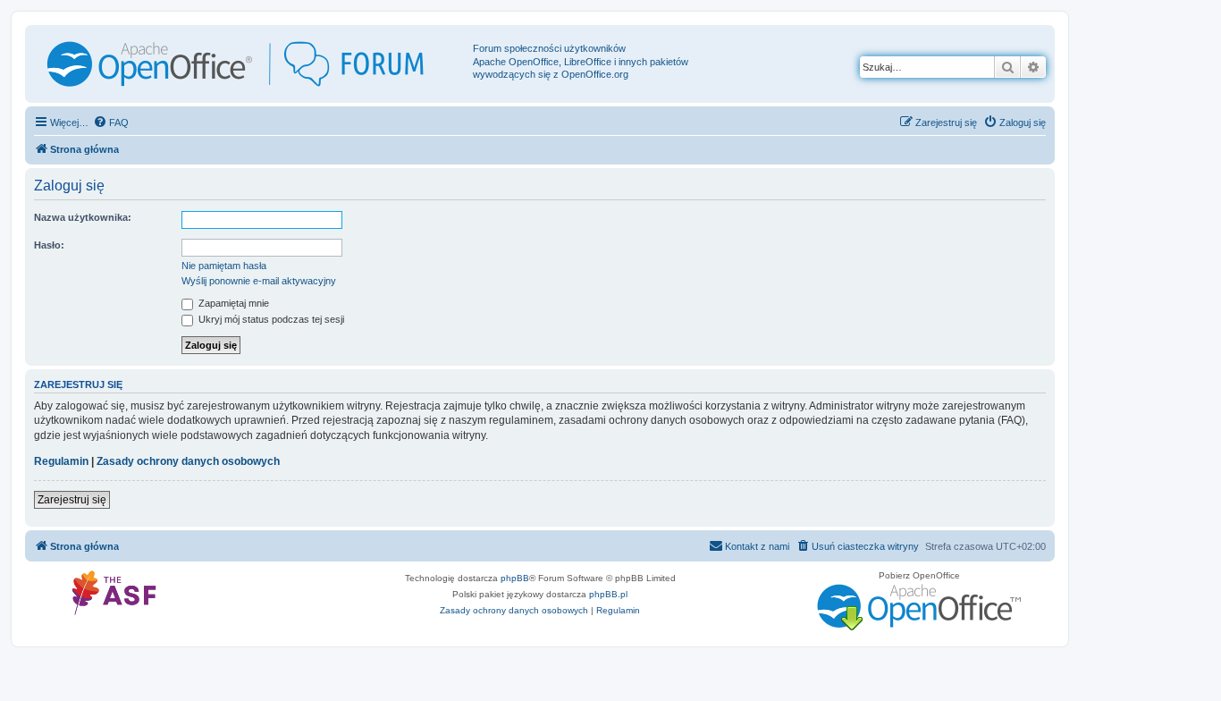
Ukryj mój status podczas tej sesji (270, 319)
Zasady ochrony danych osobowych (188, 461)
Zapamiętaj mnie (232, 303)
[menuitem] (111, 122)
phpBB (515, 578)
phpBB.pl (608, 594)
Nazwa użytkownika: (82, 217)
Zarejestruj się (72, 500)
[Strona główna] (251, 64)
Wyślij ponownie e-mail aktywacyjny (258, 280)
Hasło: (49, 245)
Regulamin (61, 461)
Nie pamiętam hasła (223, 265)
